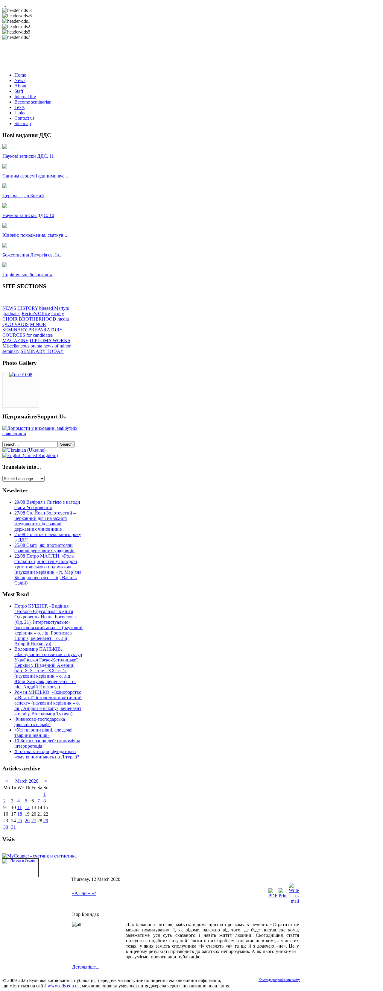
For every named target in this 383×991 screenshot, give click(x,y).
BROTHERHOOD (37, 318)
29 (45, 820)
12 (27, 807)
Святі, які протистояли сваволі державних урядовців (44, 548)
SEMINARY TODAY (42, 351)
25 (19, 820)
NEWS (9, 308)
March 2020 (26, 781)
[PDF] (272, 895)
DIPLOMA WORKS (50, 340)
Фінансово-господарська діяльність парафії (39, 722)
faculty (57, 313)
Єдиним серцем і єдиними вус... (35, 175)
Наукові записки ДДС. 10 (28, 215)
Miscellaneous (15, 345)
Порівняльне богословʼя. (27, 274)
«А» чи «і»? (84, 893)
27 (33, 820)
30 (5, 827)
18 (19, 814)
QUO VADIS (15, 324)
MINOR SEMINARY (24, 327)
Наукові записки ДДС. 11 (28, 156)
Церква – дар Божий (23, 195)
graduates (11, 313)
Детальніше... (85, 966)
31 (13, 827)
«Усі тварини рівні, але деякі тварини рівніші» (43, 732)
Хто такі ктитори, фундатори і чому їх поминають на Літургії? (46, 754)
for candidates (39, 335)
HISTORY (27, 308)
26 (27, 820)
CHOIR (10, 318)
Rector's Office (36, 313)
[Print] (283, 895)
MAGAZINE (15, 340)
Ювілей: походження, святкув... (34, 235)
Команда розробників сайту (279, 980)
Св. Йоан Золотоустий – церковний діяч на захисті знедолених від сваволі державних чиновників (45, 521)
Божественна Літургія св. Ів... (32, 254)
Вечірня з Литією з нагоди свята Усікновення (47, 505)
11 (19, 807)
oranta (36, 345)
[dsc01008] (20, 374)
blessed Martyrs (54, 308)
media (63, 318)
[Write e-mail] (294, 901)
